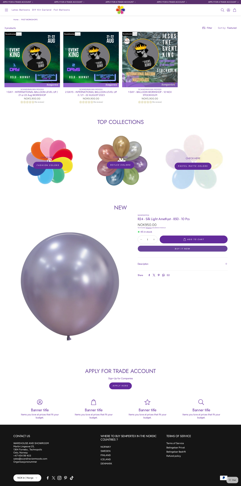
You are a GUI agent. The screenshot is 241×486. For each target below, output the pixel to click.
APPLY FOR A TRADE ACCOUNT (17, 2)
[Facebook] (149, 275)
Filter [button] (209, 27)
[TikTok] (72, 478)
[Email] (168, 275)
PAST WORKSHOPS (29, 20)
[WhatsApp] (163, 275)
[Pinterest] (158, 275)
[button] (6, 10)
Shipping (148, 228)
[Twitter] (154, 275)
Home (15, 20)
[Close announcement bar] (238, 2)
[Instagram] (59, 478)
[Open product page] (32, 59)
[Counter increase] (153, 239)
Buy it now (182, 249)
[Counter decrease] (141, 239)
